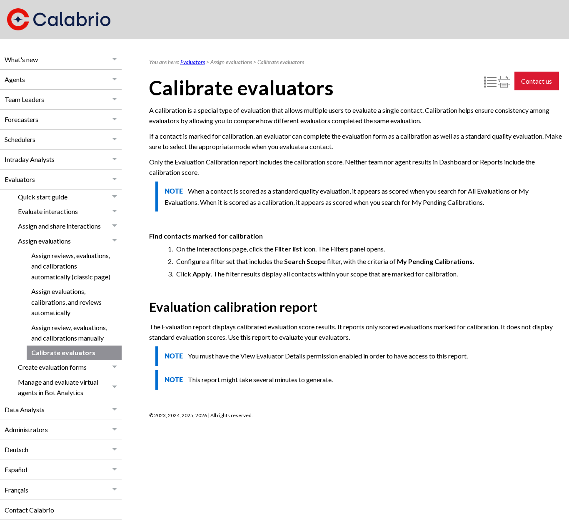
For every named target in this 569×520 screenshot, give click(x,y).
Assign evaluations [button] (44, 241)
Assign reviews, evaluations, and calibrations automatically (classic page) (70, 266)
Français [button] (16, 490)
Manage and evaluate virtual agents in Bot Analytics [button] (58, 387)
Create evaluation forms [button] (52, 367)
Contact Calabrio (29, 510)
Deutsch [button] (16, 449)
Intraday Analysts (30, 159)
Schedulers (20, 139)
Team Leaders (24, 99)
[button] (115, 59)
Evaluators (20, 179)
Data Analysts (25, 409)
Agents (15, 79)
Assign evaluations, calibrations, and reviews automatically (66, 301)
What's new (21, 59)
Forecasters (21, 119)
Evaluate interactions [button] (48, 211)
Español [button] (16, 469)
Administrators (26, 429)
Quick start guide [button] (42, 197)
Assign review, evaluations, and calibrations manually (69, 332)
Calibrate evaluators (63, 352)
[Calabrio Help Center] (59, 19)
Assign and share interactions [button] (59, 226)
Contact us (536, 81)
